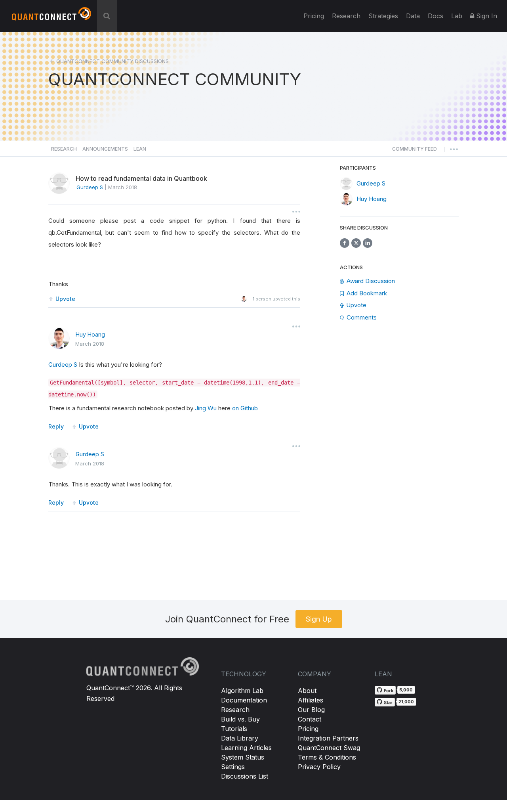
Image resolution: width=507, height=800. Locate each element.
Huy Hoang (90, 334)
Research (346, 16)
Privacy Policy (319, 767)
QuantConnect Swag (329, 748)
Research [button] (64, 149)
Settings (233, 767)
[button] (414, 151)
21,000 (406, 701)
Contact (309, 719)
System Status (242, 757)
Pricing (313, 16)
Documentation (244, 700)
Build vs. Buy (240, 719)
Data (413, 16)
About (307, 691)
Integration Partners (328, 738)
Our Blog (311, 710)
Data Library (239, 738)
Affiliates (310, 700)
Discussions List (244, 776)
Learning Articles (246, 748)
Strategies (383, 16)
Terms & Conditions (327, 757)
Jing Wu (206, 408)
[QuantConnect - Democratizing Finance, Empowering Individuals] (51, 17)
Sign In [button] (485, 16)
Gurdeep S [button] (89, 187)
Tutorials (234, 729)
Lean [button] (139, 149)
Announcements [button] (105, 149)
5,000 (406, 690)
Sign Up (319, 619)
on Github (245, 408)
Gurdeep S (62, 364)
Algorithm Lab (242, 691)
